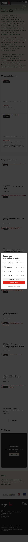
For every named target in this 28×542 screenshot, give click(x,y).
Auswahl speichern (14, 279)
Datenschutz (17, 286)
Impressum (10, 286)
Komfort (9, 271)
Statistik (9, 275)
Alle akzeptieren (14, 282)
